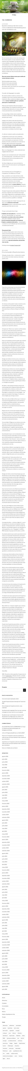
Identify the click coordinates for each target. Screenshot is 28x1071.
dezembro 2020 (6, 942)
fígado (15, 1043)
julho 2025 (4, 789)
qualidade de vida (17, 1051)
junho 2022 (4, 892)
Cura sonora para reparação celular (10, 698)
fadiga (10, 1043)
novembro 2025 (6, 778)
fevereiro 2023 (5, 870)
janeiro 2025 (5, 806)
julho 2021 (4, 922)
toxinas (20, 1056)
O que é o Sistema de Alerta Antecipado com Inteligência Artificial (13, 728)
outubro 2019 (5, 981)
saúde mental (14, 1053)
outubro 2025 (5, 781)
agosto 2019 (5, 986)
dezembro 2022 (6, 875)
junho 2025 (5, 792)
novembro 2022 (6, 878)
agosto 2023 (5, 853)
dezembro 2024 (6, 809)
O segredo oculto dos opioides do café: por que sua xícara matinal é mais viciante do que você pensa (14, 737)
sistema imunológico (8, 1056)
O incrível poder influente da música (13, 252)
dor (18, 1038)
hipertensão (22, 1043)
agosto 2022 (5, 886)
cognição (11, 1030)
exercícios (5, 1043)
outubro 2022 (5, 881)
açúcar (4, 1028)
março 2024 (5, 834)
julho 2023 (4, 856)
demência (5, 1035)
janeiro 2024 (5, 839)
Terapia (4, 1017)
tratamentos (9, 675)
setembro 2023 (6, 850)
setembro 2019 (5, 983)
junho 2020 (5, 958)
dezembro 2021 (6, 909)
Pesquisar (4, 687)
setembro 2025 (6, 784)
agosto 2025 (5, 787)
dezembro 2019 (6, 975)
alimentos (5, 1025)
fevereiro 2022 (5, 903)
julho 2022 (4, 889)
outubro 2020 (5, 947)
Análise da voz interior (12, 748)
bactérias (10, 1028)
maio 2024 (4, 828)
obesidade (17, 1048)
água (4, 1058)
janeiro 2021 (5, 939)
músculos (11, 1048)
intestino (17, 1045)
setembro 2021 (5, 917)
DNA (4, 1038)
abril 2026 (4, 767)
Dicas (3, 1008)
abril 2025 (4, 798)
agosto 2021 (5, 920)
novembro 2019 (6, 978)
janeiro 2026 (5, 773)
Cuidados (4, 1003)
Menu (14, 14)
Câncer (14, 1033)
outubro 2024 (5, 814)
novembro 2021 (6, 911)
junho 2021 (4, 925)
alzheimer (11, 1025)
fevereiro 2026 (5, 770)
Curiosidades (5, 1006)
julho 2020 (4, 956)
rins (4, 1053)
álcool (8, 1058)
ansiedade (18, 1025)
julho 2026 (4, 759)
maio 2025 (4, 795)
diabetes (18, 1035)
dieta (23, 1035)
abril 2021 (4, 931)
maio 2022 (4, 895)
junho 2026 (5, 762)
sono (16, 1056)
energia (4, 1040)
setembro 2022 (6, 884)
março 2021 (5, 933)
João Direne (5, 741)
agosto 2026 (5, 756)
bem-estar (16, 1028)
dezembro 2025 (6, 775)
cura (10, 1033)
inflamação (10, 1045)
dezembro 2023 (6, 842)
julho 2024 (4, 823)
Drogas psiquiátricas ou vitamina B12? (16, 733)
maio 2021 (4, 928)
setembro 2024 (6, 817)
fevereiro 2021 (5, 936)
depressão (11, 1035)
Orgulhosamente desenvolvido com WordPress (12, 1067)
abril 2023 (4, 864)
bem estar (5, 1030)
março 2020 (5, 967)
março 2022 (5, 900)
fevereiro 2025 (5, 803)
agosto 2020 (5, 953)
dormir (22, 1038)
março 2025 (5, 800)
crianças (5, 1033)
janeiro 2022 (5, 906)
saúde (7, 1053)
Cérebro (20, 1033)
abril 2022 (4, 897)
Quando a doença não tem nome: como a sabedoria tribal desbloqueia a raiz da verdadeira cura (14, 27)
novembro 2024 (6, 812)
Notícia (3, 1011)
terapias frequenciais (15, 245)
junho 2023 (5, 859)
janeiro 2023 (5, 872)
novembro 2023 (6, 845)
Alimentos (4, 1000)
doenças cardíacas (11, 1038)
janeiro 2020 (5, 972)
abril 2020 (4, 964)
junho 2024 (5, 825)
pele (10, 1051)
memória (5, 1048)
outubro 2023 (5, 848)
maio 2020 (4, 961)
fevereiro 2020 (5, 969)
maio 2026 (4, 764)
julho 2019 (4, 989)
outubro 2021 (5, 914)
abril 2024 (4, 831)
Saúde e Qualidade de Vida (8, 1014)
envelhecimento (12, 1040)
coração (17, 1030)
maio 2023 (4, 861)
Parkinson (5, 1051)
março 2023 (5, 867)
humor (4, 1045)
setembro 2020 (6, 950)
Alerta (3, 997)
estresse (20, 1040)
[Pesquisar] (24, 690)
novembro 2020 (6, 945)
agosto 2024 (5, 820)
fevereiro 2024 (5, 836)
